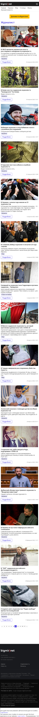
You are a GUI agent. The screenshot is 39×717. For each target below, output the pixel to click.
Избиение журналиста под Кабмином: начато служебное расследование (17, 128)
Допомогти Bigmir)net (19, 16)
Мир (16, 8)
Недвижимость (25, 664)
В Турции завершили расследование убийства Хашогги (18, 369)
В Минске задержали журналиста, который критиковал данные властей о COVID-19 (17, 327)
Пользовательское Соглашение (11, 686)
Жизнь (30, 8)
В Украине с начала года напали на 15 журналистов (14, 203)
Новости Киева (6, 294)
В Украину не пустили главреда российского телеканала (17, 528)
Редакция (26, 683)
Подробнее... (4, 712)
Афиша (3, 664)
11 (24, 626)
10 (22, 626)
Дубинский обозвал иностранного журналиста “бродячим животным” (18, 491)
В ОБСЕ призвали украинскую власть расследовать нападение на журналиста (16, 50)
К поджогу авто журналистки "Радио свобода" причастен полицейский (18, 610)
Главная (3, 8)
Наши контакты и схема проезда (11, 683)
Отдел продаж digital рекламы (22, 691)
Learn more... (21, 716)
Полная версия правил (8, 705)
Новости (3, 666)
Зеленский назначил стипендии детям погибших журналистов (19, 410)
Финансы (23, 666)
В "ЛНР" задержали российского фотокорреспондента (13, 569)
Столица (23, 8)
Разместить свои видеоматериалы (18, 685)
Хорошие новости (7, 10)
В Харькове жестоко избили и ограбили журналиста (15, 166)
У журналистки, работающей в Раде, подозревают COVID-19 (14, 450)
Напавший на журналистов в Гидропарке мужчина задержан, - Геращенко (19, 286)
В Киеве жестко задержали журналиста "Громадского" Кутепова (16, 91)
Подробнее (6, 62)
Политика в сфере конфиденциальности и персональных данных (17, 687)
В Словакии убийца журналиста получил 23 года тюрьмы (19, 245)
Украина (10, 8)
